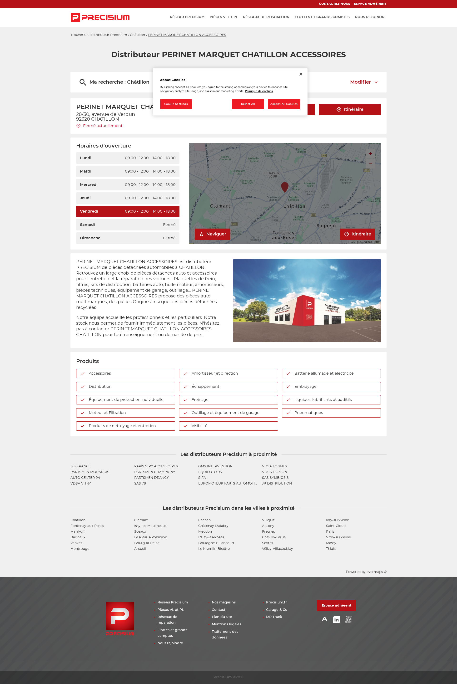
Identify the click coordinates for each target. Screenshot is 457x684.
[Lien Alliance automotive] (324, 620)
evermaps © (377, 572)
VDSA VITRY (80, 483)
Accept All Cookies (284, 104)
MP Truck (274, 617)
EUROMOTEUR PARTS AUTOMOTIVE (228, 483)
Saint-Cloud (336, 526)
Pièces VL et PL (171, 610)
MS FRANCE (80, 466)
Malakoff (77, 531)
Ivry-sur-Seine (337, 520)
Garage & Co (276, 610)
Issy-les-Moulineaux (150, 526)
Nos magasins (224, 602)
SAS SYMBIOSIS (275, 478)
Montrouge (79, 549)
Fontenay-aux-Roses (87, 526)
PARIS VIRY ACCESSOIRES (156, 466)
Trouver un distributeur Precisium (98, 35)
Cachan (204, 520)
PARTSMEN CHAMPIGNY (154, 472)
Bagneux (77, 537)
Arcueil (140, 549)
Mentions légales (226, 624)
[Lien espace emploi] (348, 620)
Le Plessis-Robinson (150, 537)
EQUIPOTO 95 (210, 472)
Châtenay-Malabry (213, 526)
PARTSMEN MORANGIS (89, 472)
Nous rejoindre (170, 643)
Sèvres (267, 543)
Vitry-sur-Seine (338, 537)
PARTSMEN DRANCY (151, 478)
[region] (230, 92)
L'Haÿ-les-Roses (211, 537)
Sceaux (140, 531)
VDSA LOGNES (274, 466)
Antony (268, 526)
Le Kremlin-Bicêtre (214, 549)
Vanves (76, 543)
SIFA (202, 478)
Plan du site (222, 617)
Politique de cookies (259, 91)
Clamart (141, 520)
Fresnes (268, 531)
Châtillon (137, 35)
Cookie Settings (176, 104)
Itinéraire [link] (353, 109)
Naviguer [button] (216, 234)
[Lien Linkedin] (336, 620)
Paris (330, 531)
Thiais (331, 549)
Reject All (248, 104)
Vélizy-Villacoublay (277, 549)
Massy (331, 543)
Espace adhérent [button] (336, 605)
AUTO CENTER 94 (85, 478)
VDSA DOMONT (275, 472)
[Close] (301, 74)
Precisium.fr (276, 602)
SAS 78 (140, 483)
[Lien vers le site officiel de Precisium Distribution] (100, 17)
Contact (218, 610)
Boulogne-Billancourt (216, 543)
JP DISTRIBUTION (277, 483)
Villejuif (268, 520)
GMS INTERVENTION (215, 466)
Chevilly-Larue (274, 537)
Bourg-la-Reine (146, 543)
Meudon (205, 531)
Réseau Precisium (173, 602)
